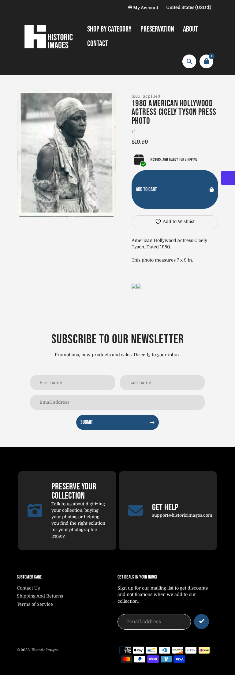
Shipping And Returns (40, 596)
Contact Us (28, 588)
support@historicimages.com (182, 515)
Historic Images (45, 650)
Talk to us (62, 503)
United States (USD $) (188, 7)
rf (133, 131)
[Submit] (201, 621)
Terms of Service (35, 604)
